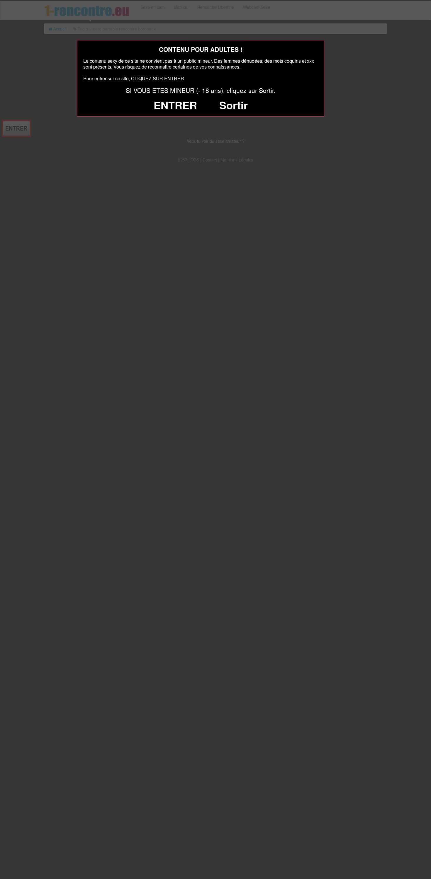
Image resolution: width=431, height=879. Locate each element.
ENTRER (175, 105)
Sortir (233, 105)
